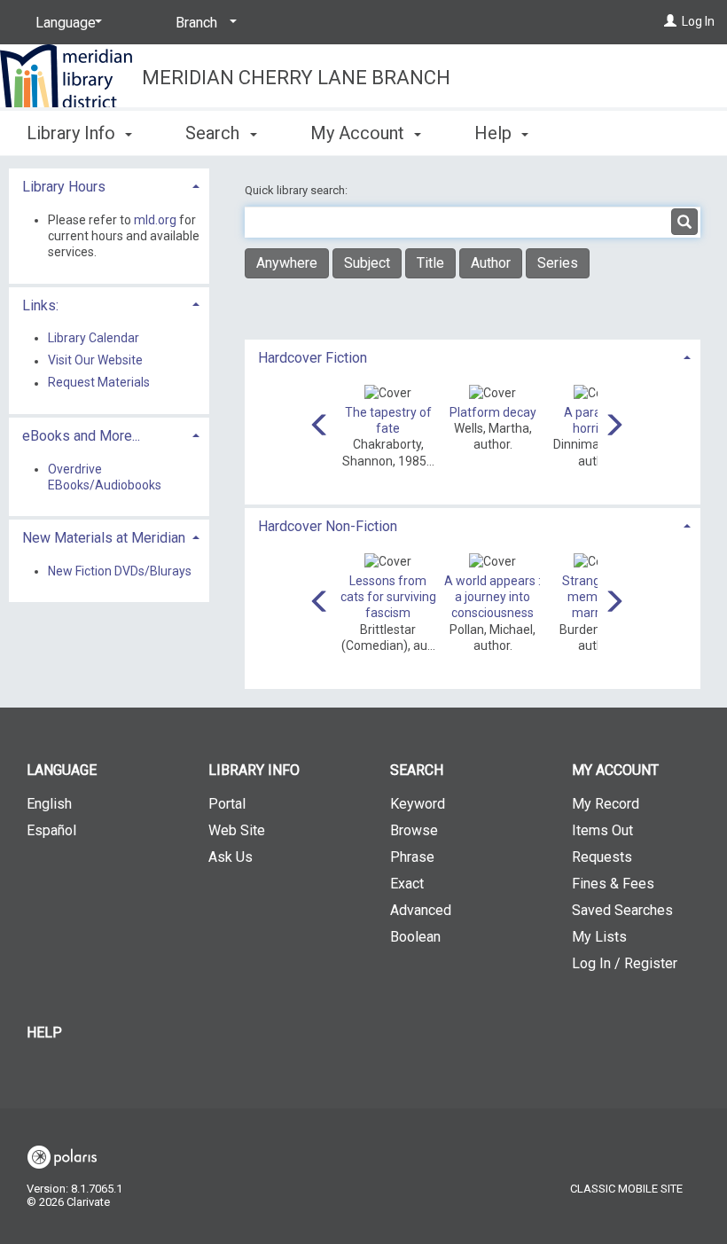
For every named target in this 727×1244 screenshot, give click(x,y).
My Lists (599, 936)
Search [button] (214, 133)
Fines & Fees (613, 883)
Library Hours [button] (64, 186)
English (49, 803)
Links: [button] (40, 305)
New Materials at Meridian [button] (103, 537)
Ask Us (230, 857)
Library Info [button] (73, 133)
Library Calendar (93, 338)
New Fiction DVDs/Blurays (120, 571)
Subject (367, 262)
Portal (227, 803)
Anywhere (286, 262)
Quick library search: (297, 190)
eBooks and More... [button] (81, 435)
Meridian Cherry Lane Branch (296, 78)
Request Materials (99, 383)
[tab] (472, 356)
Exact (407, 883)
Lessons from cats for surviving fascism (388, 597)
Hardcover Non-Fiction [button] (327, 526)
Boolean (415, 936)
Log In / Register (624, 963)
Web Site (236, 830)
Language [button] (62, 770)
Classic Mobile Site (626, 1188)
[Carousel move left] (320, 426)
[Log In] (670, 21)
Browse (414, 830)
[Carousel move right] (613, 426)
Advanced (420, 910)
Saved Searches (622, 910)
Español (51, 830)
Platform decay (492, 412)
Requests (602, 857)
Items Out (602, 830)
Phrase (412, 857)
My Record (605, 803)
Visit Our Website (95, 361)
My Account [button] (359, 133)
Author (491, 262)
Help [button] (495, 133)
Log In (698, 21)
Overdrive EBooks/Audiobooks (104, 477)
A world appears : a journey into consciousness (492, 597)
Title (430, 262)
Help (44, 1032)
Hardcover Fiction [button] (312, 357)
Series (557, 262)
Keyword (417, 803)
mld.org (155, 220)
